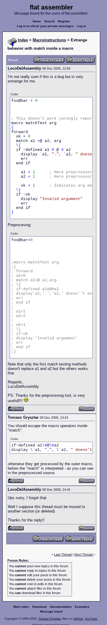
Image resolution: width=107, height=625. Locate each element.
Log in (81, 26)
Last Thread (63, 554)
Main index (21, 606)
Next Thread (83, 554)
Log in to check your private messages (45, 26)
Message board (51, 611)
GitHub (78, 618)
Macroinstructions (49, 40)
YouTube (91, 618)
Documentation (61, 606)
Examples (82, 606)
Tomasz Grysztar (49, 618)
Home (37, 21)
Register (64, 21)
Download (39, 606)
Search (49, 21)
